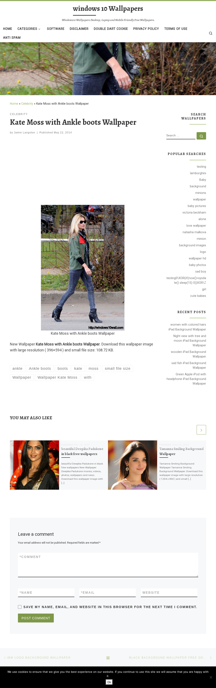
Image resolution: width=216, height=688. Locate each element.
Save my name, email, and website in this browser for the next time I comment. (110, 607)
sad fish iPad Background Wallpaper (188, 365)
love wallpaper (196, 225)
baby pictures (197, 206)
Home (14, 103)
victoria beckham (194, 212)
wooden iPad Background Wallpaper (188, 354)
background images (192, 245)
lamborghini (198, 173)
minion (201, 238)
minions (200, 193)
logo (203, 252)
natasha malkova (194, 232)
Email (88, 592)
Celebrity (27, 103)
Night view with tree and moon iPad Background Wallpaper (189, 340)
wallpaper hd (197, 258)
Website (151, 592)
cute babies (198, 295)
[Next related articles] (201, 429)
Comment (30, 557)
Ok (109, 682)
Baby (202, 179)
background (198, 186)
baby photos (197, 265)
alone (202, 219)
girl (204, 289)
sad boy (200, 271)
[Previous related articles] (191, 429)
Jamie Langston (24, 132)
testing (201, 166)
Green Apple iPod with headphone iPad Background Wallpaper (186, 379)
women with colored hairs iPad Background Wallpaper (187, 327)
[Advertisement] (82, 170)
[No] (211, 677)
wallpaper (199, 199)
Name (26, 592)
